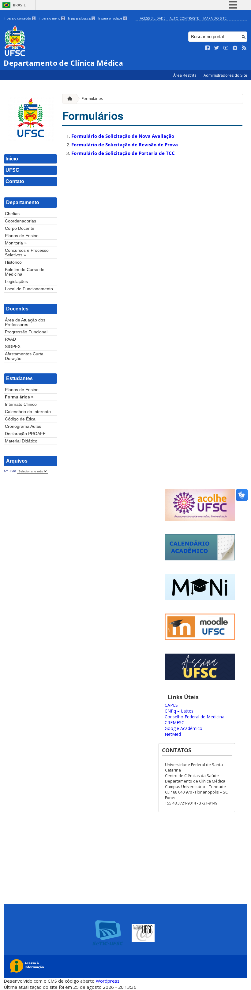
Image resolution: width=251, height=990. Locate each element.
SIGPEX (13, 346)
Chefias (12, 213)
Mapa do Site (215, 18)
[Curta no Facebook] (207, 48)
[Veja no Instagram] (235, 48)
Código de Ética (20, 419)
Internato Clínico (21, 404)
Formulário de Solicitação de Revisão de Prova (124, 144)
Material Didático (21, 441)
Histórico (13, 262)
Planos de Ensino (22, 235)
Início (12, 158)
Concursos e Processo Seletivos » (27, 252)
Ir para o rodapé (112, 18)
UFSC (12, 170)
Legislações (16, 281)
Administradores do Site (225, 75)
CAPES (171, 705)
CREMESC (174, 722)
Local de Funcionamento (29, 289)
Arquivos (10, 471)
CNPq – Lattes (179, 711)
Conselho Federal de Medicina (194, 717)
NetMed (173, 734)
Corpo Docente (19, 228)
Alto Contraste (184, 18)
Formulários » (19, 397)
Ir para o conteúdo (19, 18)
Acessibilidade (152, 18)
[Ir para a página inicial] (68, 99)
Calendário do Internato (28, 411)
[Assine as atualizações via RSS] (244, 48)
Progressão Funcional (26, 332)
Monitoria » (16, 243)
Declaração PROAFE (25, 433)
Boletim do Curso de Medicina (24, 272)
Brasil (19, 5)
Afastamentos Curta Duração (24, 356)
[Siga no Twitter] (216, 48)
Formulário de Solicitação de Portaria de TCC (123, 153)
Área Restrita (185, 75)
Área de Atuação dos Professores (25, 322)
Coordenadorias (20, 221)
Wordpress (108, 981)
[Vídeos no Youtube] (225, 48)
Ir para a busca (81, 18)
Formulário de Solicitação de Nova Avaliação (122, 136)
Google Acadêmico (183, 728)
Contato (15, 181)
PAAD (10, 339)
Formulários (92, 98)
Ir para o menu (51, 18)
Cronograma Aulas (23, 426)
